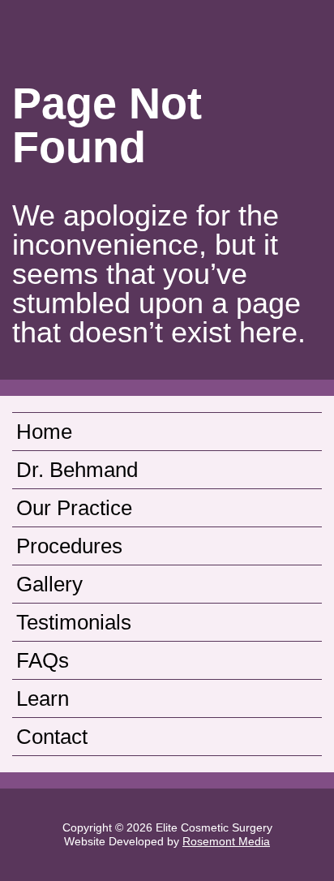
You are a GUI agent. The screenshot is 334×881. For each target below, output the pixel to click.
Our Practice (74, 508)
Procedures (69, 546)
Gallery (49, 584)
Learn (42, 698)
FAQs (42, 660)
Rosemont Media (226, 841)
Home (44, 431)
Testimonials (73, 622)
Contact (52, 736)
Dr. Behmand (77, 470)
